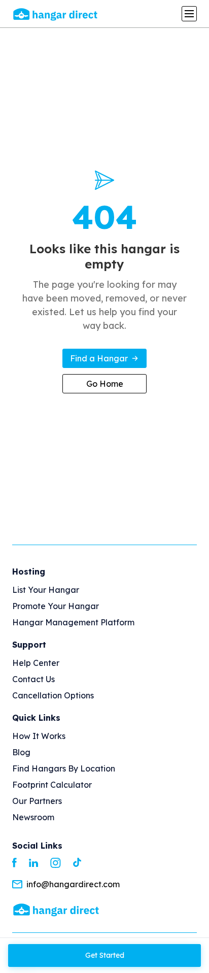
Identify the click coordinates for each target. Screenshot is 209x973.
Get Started (104, 955)
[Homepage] (56, 909)
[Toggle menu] (189, 13)
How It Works (38, 736)
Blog (21, 752)
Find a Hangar (99, 358)
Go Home (104, 384)
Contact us (33, 679)
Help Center (35, 663)
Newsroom (33, 817)
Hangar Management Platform (73, 622)
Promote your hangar (55, 606)
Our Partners (37, 801)
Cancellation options (53, 695)
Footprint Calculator (52, 785)
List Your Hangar (45, 590)
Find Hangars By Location (63, 768)
